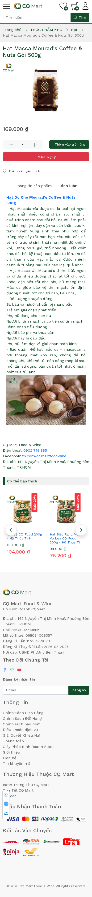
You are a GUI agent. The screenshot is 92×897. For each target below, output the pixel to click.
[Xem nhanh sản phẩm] (24, 526)
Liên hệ (9, 758)
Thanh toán (13, 741)
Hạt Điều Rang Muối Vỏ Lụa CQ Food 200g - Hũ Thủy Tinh (67, 538)
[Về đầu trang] (79, 868)
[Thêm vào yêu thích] (16, 526)
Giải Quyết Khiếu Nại (21, 735)
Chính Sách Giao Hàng (23, 713)
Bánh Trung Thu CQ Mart (26, 784)
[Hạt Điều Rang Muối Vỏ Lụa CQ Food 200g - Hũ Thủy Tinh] (67, 511)
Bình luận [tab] (68, 186)
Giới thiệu (11, 752)
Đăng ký (78, 690)
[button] (81, 530)
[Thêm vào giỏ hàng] (33, 526)
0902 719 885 (35, 450)
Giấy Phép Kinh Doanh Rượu (28, 746)
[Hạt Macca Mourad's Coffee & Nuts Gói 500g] (46, 90)
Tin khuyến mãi (17, 763)
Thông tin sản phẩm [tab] (33, 186)
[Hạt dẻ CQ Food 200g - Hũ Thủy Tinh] (24, 511)
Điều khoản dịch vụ (20, 730)
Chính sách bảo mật (21, 724)
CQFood (10, 796)
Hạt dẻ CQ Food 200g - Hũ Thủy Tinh (24, 536)
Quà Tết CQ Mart (18, 790)
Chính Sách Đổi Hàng (22, 718)
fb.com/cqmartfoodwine (44, 456)
